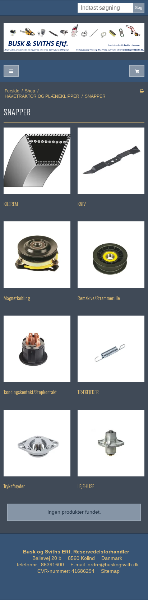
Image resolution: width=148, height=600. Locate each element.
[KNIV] (111, 161)
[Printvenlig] (141, 90)
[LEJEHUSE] (111, 443)
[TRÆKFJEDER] (111, 349)
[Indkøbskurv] (136, 71)
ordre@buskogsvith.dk (113, 564)
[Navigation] (11, 71)
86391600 (52, 564)
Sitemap (110, 571)
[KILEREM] (37, 161)
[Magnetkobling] (37, 254)
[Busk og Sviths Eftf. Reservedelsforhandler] (74, 37)
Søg (138, 7)
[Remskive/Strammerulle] (111, 254)
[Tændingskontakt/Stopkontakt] (37, 349)
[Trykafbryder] (37, 443)
